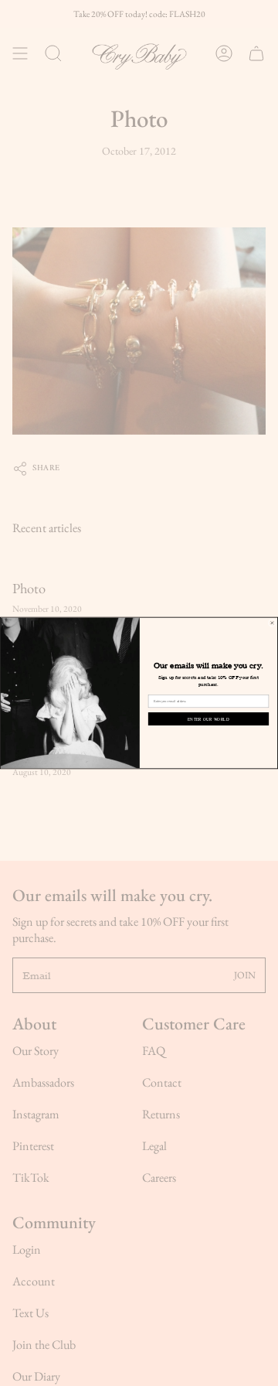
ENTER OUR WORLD (208, 719)
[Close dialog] (272, 623)
